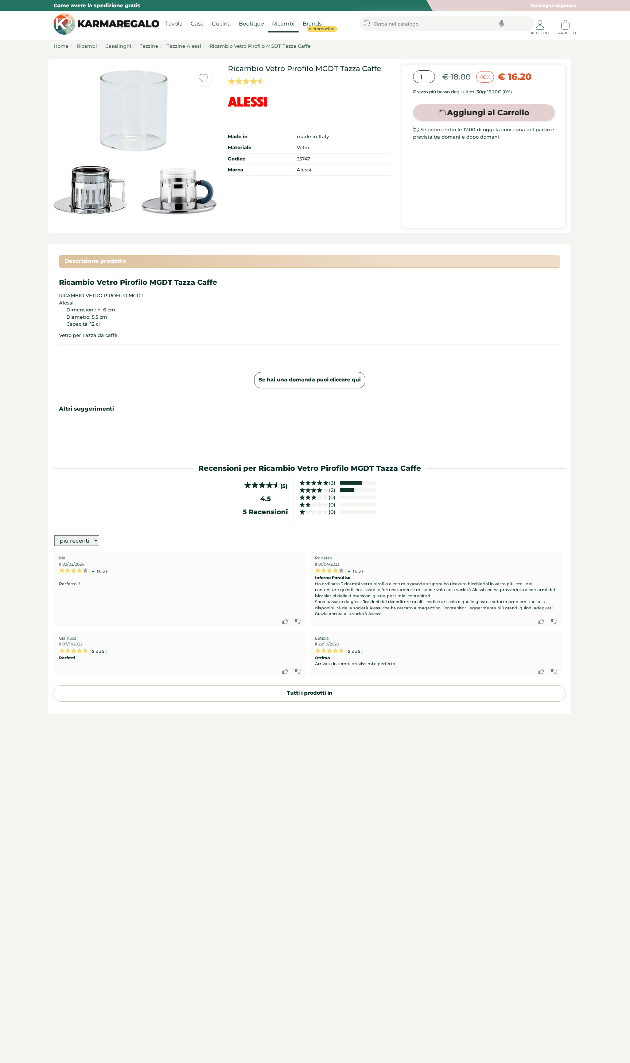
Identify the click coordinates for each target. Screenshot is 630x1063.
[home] (105, 24)
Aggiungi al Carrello (488, 112)
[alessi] (309, 101)
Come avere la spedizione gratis (97, 5)
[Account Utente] (540, 22)
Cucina (221, 23)
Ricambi (283, 23)
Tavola (174, 23)
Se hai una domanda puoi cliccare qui (310, 379)
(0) (331, 497)
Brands (314, 26)
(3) (332, 483)
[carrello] (565, 22)
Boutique (251, 23)
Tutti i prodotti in (309, 693)
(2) (332, 490)
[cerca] (367, 24)
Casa (197, 23)
